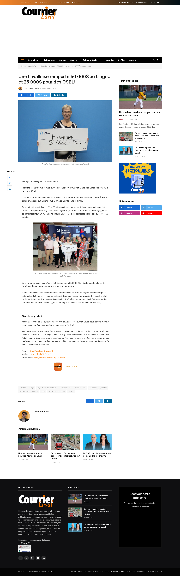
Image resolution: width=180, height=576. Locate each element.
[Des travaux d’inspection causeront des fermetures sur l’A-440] (65, 442)
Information (24, 392)
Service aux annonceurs (43, 2)
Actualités (33, 60)
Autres (132, 60)
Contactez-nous (76, 572)
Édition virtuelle (90, 60)
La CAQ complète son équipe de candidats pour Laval (97, 454)
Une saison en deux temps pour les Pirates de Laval (30, 454)
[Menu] (22, 60)
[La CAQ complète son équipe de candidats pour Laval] (97, 442)
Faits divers (49, 60)
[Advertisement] (90, 39)
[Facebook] (9, 177)
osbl (63, 392)
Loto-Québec (53, 392)
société (71, 392)
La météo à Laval (125, 2)
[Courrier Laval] (39, 12)
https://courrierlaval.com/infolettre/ (49, 358)
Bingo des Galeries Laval (46, 388)
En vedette (93, 388)
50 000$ (23, 388)
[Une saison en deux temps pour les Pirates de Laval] (33, 442)
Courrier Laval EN (62, 2)
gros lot (103, 388)
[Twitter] (9, 183)
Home (23, 66)
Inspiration (109, 60)
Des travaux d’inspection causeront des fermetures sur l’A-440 (65, 456)
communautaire (66, 388)
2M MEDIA (51, 572)
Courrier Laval (80, 388)
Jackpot (35, 392)
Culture (62, 60)
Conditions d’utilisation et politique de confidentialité (104, 572)
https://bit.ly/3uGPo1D (40, 354)
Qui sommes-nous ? (154, 572)
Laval (43, 392)
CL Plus (121, 60)
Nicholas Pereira (32, 88)
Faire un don (77, 2)
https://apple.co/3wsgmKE (41, 351)
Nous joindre (25, 2)
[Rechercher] (157, 60)
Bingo (32, 388)
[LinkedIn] (9, 188)
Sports (73, 60)
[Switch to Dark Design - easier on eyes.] (153, 60)
